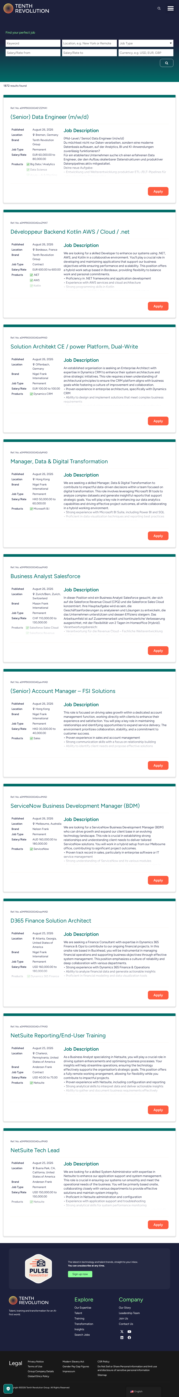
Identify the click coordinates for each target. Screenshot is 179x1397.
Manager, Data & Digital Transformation (59, 461)
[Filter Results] (166, 63)
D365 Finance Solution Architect (50, 920)
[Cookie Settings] (8, 1389)
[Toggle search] (159, 8)
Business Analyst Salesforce (45, 576)
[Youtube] (129, 1332)
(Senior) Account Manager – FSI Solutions (62, 691)
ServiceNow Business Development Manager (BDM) (75, 806)
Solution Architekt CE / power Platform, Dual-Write (74, 346)
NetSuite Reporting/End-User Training (58, 1035)
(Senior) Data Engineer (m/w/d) (49, 117)
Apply (158, 191)
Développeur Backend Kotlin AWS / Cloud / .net (70, 232)
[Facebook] (129, 1338)
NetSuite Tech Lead (35, 1150)
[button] (171, 8)
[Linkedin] (122, 1338)
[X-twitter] (122, 1332)
